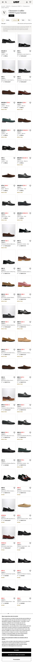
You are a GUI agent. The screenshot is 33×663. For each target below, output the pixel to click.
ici (6, 30)
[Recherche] (6, 2)
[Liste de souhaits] (30, 2)
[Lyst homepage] (16, 2)
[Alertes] (26, 2)
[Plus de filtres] (2, 20)
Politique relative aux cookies (17, 635)
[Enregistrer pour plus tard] (14, 51)
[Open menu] (3, 2)
